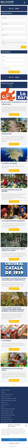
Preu (3, 64)
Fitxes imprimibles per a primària (8, 400)
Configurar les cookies (14, 443)
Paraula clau (4, 17)
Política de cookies (13, 446)
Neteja (16, 71)
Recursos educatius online (7, 419)
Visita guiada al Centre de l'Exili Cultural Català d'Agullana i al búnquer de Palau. (14, 279)
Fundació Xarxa (6, 104)
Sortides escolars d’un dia (7, 394)
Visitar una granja (5, 404)
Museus (3, 406)
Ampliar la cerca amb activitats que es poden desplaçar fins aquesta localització (14, 43)
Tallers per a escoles (5, 396)
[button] (26, 425)
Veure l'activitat (14, 114)
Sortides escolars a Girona (7, 411)
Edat (2, 29)
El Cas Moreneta (6, 340)
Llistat (11, 84)
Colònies (3, 392)
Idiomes (3, 56)
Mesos (3, 60)
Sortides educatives (5, 390)
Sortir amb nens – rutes (6, 421)
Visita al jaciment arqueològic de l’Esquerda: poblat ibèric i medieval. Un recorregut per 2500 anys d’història (13, 309)
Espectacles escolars (6, 417)
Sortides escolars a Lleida (7, 413)
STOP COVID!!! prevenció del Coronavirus (13, 221)
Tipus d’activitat (4, 23)
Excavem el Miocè (7, 134)
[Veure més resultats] (14, 385)
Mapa (11, 86)
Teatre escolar (4, 402)
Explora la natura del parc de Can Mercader (12, 190)
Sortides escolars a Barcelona (8, 408)
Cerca (23, 47)
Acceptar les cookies (14, 439)
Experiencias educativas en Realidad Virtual (12, 369)
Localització (4, 35)
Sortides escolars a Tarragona (8, 415)
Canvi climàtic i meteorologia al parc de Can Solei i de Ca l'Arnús (13, 249)
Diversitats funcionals (6, 68)
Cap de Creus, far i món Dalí (9, 163)
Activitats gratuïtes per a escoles (8, 398)
